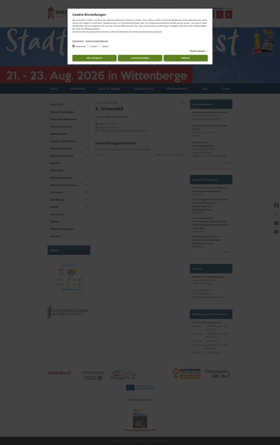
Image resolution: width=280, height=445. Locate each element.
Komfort (94, 46)
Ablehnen (185, 58)
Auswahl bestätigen (140, 58)
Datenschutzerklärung (97, 41)
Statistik (105, 46)
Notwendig (81, 46)
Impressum (78, 41)
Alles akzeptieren (94, 58)
